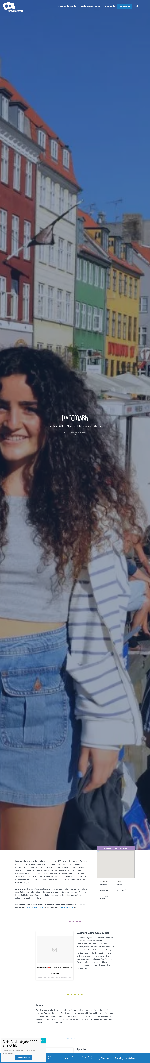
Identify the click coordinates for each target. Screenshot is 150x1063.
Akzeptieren (105, 1058)
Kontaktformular (66, 907)
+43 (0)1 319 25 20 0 (35, 907)
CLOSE (43, 1040)
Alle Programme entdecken (75, 432)
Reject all (118, 1058)
